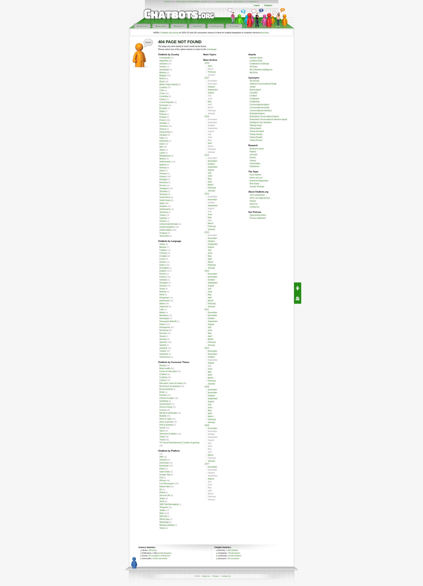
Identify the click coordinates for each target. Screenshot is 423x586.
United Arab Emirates (168, 224)
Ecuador (163, 108)
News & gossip (166, 422)
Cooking (163, 377)
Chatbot (167, 1)
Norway (162, 167)
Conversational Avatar (259, 107)
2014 (207, 194)
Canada (163, 87)
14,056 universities (159, 558)
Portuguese (164, 327)
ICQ (161, 477)
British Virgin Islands (168, 84)
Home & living (165, 407)
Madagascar (165, 156)
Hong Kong (164, 132)
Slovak (162, 336)
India (161, 138)
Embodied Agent (257, 113)
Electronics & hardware (169, 386)
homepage (211, 49)
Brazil (162, 81)
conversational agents (223, 1)
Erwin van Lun (256, 178)
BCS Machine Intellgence (261, 69)
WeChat (163, 516)
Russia (162, 185)
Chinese (163, 253)
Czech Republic (166, 102)
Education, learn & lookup (171, 383)
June (210, 176)
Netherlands (165, 162)
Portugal (163, 179)
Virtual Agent (255, 128)
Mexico (162, 159)
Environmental (166, 389)
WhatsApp (164, 522)
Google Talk (164, 474)
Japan (162, 150)
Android (163, 460)
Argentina (163, 61)
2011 (207, 309)
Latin (161, 309)
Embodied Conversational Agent (264, 116)
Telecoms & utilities (168, 434)
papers (169, 553)
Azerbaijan (164, 69)
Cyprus (162, 99)
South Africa (164, 197)
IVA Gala (253, 66)
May (210, 101)
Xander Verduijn (257, 186)
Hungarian (164, 297)
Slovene (163, 339)
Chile (161, 90)
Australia (163, 64)
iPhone (162, 480)
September (213, 90)
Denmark (163, 105)
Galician (163, 280)
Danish (162, 262)
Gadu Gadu (164, 472)
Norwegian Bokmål (168, 321)
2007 (207, 464)
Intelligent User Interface (260, 122)
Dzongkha (164, 268)
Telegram (163, 507)
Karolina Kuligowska (259, 180)
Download (164, 463)
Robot (162, 492)
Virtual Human (256, 134)
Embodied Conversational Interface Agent (268, 119)
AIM (161, 457)
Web (161, 513)
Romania (163, 182)
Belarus (162, 72)
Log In (256, 5)
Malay (162, 312)
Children (163, 374)
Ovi (160, 489)
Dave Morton (255, 175)
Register (268, 5)
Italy (161, 147)
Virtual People (256, 137)
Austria (162, 66)
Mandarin (163, 315)
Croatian (163, 256)
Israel (161, 144)
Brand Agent (255, 90)
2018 (207, 63)
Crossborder (165, 58)
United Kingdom (166, 227)
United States (165, 230)
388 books (153, 550)
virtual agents (181, 1)
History (253, 201)
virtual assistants (193, 1)
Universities (255, 163)
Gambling (163, 401)
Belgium (163, 75)
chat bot (204, 1)
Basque (162, 247)
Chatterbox (255, 101)
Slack (161, 501)
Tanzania (163, 212)
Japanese (163, 306)
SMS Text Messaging (168, 504)
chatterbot (252, 1)
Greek (162, 289)
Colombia (163, 96)
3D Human (254, 81)
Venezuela (164, 236)
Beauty (162, 365)
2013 (207, 232)
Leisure (162, 410)
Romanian (164, 330)
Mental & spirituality (168, 413)
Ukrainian (163, 354)
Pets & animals (166, 425)
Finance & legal (166, 398)
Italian (162, 303)
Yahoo (162, 528)
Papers (253, 151)
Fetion (162, 469)
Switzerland (164, 209)
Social (162, 428)
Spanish (163, 342)
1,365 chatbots (232, 550)
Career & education (168, 371)
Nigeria (162, 164)
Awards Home (256, 58)
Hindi (161, 294)
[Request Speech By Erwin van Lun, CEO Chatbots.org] (297, 287)
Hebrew (163, 292)
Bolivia (162, 78)
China (162, 93)
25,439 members (234, 556)
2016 (207, 116)
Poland (162, 176)
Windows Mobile (166, 525)
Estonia (162, 114)
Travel (162, 440)
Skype (162, 498)
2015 (207, 155)
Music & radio (165, 419)
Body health (164, 368)
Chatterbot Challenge (259, 64)
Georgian (163, 283)
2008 (207, 425)
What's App (164, 519)
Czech (162, 259)
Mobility (162, 416)
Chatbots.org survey (169, 33)
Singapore (164, 188)
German (163, 286)
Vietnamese (164, 357)
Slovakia (163, 191)
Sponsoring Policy (258, 215)
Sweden (163, 206)
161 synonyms (233, 558)
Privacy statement (258, 218)
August (211, 93)
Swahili (162, 345)
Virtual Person (256, 140)
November (212, 161)
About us (254, 204)
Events (253, 157)
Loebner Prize (256, 61)
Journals (253, 154)
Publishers (254, 166)
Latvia (162, 153)
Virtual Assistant (257, 131)
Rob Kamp (254, 183)
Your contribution (257, 195)
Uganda (163, 218)
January (211, 191)
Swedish (163, 348)
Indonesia (163, 141)
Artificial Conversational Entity (263, 84)
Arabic (162, 244)
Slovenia (163, 194)
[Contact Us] (297, 298)
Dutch (162, 265)
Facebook (163, 466)
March (210, 185)
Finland (162, 117)
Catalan (163, 250)
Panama (163, 173)
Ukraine (163, 221)
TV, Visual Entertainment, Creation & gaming (179, 442)
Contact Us (226, 576)
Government (165, 404)
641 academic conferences (159, 556)
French (162, 277)
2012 (207, 271)
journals (160, 553)
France (162, 120)
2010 (207, 348)
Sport (161, 431)
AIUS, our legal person (260, 198)
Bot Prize (254, 72)
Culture (162, 380)
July (209, 173)
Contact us (254, 207)
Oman (162, 170)
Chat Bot (253, 93)
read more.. (265, 33)
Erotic (162, 392)
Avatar (252, 87)
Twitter (162, 510)
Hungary (163, 135)
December (212, 274)
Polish (162, 324)
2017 (207, 78)
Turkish (162, 351)
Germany (163, 126)
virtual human (238, 1)
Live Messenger (166, 483)
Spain (162, 203)
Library (253, 160)
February (212, 72)
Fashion (163, 395)
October (211, 87)
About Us (206, 576)
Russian (163, 333)
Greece (162, 129)
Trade (162, 437)
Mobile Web (164, 486)
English (162, 271)
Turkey (162, 215)
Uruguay (163, 233)
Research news (257, 148)
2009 (207, 387)
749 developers (234, 553)
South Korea (165, 200)
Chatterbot (254, 99)
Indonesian (164, 300)
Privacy (216, 576)
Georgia (163, 123)
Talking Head (256, 125)
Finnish (162, 274)
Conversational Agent (259, 104)
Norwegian (164, 318)
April (210, 66)
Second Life (164, 495)
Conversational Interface (261, 110)
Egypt (162, 111)
